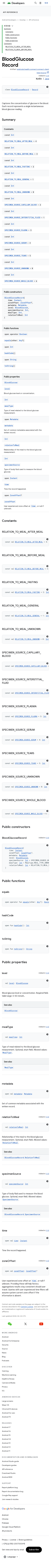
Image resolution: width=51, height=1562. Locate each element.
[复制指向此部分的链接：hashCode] (15, 915)
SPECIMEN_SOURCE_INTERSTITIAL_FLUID (22, 217)
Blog (3, 1357)
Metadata (22, 305)
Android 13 (6, 1443)
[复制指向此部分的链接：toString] (13, 939)
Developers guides (9, 1465)
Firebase (5, 1523)
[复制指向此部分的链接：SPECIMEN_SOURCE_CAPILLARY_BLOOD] (13, 656)
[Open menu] (3, 3)
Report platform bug (10, 1487)
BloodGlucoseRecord (20, 89)
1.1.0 (47, 76)
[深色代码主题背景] (47, 86)
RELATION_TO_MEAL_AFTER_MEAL (18, 141)
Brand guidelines (25, 1540)
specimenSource (12, 465)
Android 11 (6, 1451)
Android (5, 1337)
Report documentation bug (12, 1491)
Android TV (6, 1417)
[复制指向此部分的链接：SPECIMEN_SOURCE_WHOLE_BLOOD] (4, 803)
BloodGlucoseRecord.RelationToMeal (22, 1157)
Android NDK (7, 1477)
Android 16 (6, 1431)
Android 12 (6, 1447)
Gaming (5, 1371)
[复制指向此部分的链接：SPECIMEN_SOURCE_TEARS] (36, 753)
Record (35, 89)
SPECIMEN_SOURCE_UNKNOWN (17, 268)
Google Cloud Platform (11, 1527)
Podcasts (5, 1360)
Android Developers (9, 20)
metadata (9, 425)
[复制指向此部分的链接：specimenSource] (23, 1174)
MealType (7, 1053)
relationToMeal (12, 445)
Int (12, 135)
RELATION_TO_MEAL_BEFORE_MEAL (19, 154)
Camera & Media (8, 1383)
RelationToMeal (10, 1143)
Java (47, 79)
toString (9, 366)
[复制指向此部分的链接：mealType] (15, 1027)
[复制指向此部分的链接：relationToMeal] (21, 1117)
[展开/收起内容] (12, 25)
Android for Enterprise (10, 1341)
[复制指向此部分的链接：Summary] (17, 119)
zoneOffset (10, 501)
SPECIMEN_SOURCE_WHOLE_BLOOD (19, 281)
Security (5, 1345)
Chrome (5, 1519)
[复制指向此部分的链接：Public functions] (27, 881)
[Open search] (35, 2)
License (13, 1540)
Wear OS (5, 1405)
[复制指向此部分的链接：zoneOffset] (17, 1261)
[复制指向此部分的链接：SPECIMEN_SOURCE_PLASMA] (39, 706)
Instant (17, 300)
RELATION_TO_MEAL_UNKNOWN (17, 192)
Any (20, 340)
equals (8, 340)
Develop (23, 20)
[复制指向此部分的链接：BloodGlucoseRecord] (28, 838)
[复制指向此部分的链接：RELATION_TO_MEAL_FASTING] (40, 582)
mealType (9, 406)
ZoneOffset (25, 303)
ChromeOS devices (9, 1409)
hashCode (9, 353)
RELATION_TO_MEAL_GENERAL (17, 179)
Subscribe (34, 1549)
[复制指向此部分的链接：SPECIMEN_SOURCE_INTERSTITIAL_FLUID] (11, 683)
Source (5, 1349)
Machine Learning (9, 1375)
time (7, 484)
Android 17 (6, 1427)
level (7, 389)
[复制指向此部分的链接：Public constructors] (32, 827)
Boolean (23, 334)
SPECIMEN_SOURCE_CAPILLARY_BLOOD (21, 205)
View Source (41, 73)
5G (3, 1391)
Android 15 (6, 1435)
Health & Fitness (8, 1379)
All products (7, 1531)
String (13, 359)
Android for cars (8, 1413)
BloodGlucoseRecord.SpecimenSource (22, 1214)
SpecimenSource (10, 1199)
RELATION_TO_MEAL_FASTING (17, 167)
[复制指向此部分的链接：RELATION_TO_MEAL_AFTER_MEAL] (45, 532)
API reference (10, 12)
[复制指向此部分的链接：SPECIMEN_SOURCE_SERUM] (37, 730)
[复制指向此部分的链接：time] (9, 1230)
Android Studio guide (10, 1461)
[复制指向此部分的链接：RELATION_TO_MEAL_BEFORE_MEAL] (4, 558)
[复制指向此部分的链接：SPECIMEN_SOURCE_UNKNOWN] (42, 776)
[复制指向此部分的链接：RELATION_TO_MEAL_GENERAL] (41, 605)
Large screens (7, 1401)
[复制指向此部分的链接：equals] (11, 892)
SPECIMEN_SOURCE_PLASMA (16, 230)
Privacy (5, 1387)
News (4, 1353)
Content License (27, 1307)
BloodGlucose (21, 307)
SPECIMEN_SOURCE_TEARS (16, 255)
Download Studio (8, 1473)
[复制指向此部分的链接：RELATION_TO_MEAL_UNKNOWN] (43, 629)
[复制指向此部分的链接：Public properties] (29, 962)
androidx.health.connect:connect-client (33, 69)
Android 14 (6, 1439)
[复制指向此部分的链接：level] (9, 973)
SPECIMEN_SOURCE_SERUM (15, 243)
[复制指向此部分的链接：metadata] (15, 1084)
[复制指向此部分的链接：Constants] (19, 521)
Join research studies (10, 1499)
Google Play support (10, 1495)
